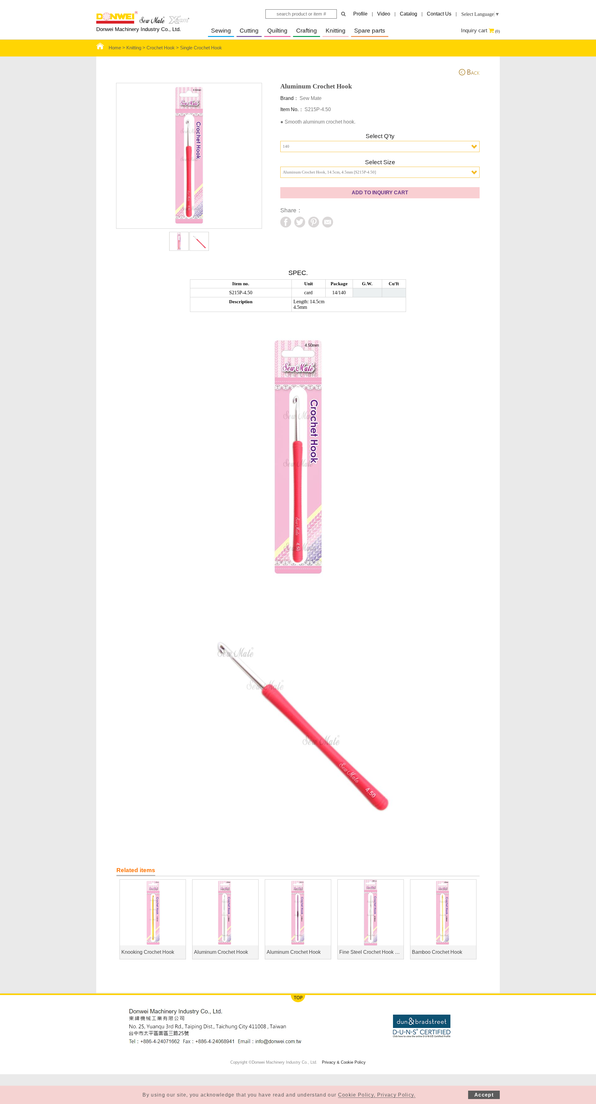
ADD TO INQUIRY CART (380, 192)
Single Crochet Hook (201, 47)
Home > (117, 47)
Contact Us (439, 13)
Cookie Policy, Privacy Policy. (377, 1094)
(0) (497, 31)
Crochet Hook (161, 47)
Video (383, 13)
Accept (484, 1094)
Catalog (408, 13)
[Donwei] (142, 22)
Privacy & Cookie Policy (344, 1062)
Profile (360, 13)
